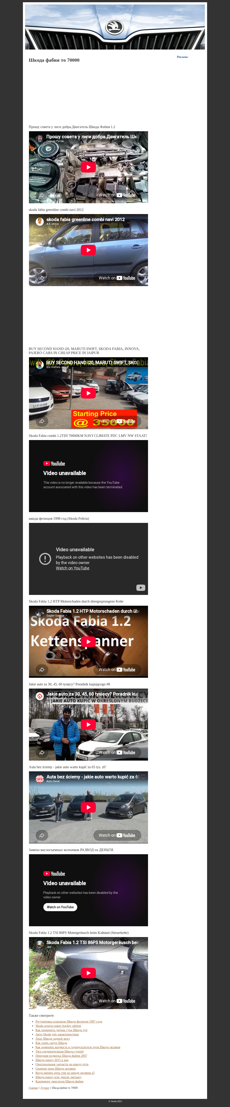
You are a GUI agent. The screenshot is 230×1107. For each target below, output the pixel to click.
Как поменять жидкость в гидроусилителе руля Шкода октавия (77, 1047)
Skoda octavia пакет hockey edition (58, 1026)
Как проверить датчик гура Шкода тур (61, 1030)
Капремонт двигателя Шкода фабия (59, 1081)
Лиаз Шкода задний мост (52, 1038)
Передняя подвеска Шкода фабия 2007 (61, 1055)
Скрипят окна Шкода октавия (55, 1068)
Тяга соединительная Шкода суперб (59, 1051)
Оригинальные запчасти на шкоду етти (61, 1064)
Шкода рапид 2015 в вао (52, 1060)
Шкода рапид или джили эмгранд (58, 1077)
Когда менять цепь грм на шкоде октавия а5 (65, 1073)
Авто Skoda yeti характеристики (57, 1034)
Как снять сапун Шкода (51, 1043)
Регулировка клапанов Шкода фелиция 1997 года (68, 1021)
